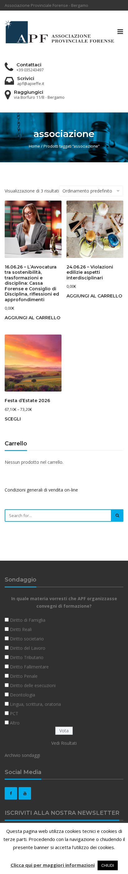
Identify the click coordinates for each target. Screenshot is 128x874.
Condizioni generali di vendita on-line (41, 490)
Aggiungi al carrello (32, 318)
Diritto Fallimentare (29, 667)
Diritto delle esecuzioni (33, 685)
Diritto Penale (24, 676)
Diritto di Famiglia (27, 620)
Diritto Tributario (26, 657)
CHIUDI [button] (107, 865)
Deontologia (22, 695)
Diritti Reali (21, 629)
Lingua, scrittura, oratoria (35, 704)
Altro (15, 723)
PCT (14, 713)
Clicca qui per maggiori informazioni (53, 865)
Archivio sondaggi (22, 755)
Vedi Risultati (64, 743)
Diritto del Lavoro (27, 648)
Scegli (13, 419)
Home (34, 146)
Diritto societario (27, 639)
